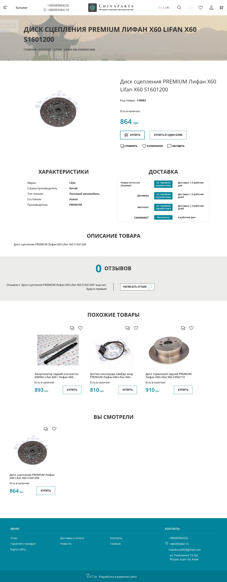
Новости (65, 544)
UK (167, 7)
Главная (30, 49)
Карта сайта (18, 549)
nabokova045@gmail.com (185, 549)
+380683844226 (58, 5)
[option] (58, 110)
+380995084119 (58, 10)
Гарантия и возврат (23, 544)
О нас (14, 538)
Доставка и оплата (72, 538)
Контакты (116, 538)
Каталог (22, 8)
